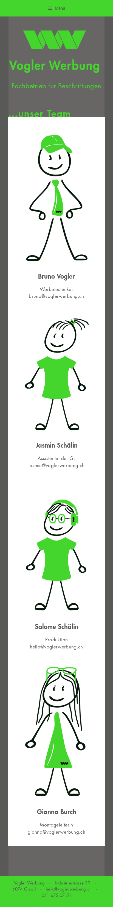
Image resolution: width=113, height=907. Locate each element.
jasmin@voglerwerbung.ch (57, 465)
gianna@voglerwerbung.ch (56, 832)
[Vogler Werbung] (54, 51)
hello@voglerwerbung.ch (56, 647)
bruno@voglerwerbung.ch (56, 296)
